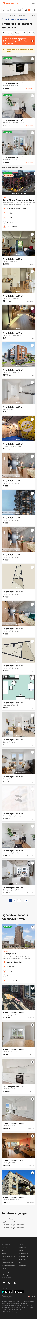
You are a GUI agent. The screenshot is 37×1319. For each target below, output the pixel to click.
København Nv (20, 33)
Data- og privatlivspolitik (9, 1256)
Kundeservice (22, 1259)
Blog (3, 1250)
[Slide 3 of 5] (18, 78)
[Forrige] (5, 900)
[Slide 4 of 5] (19, 78)
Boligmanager (6, 1272)
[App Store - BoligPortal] (19, 1291)
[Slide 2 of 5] (17, 78)
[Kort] (33, 10)
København (22, 15)
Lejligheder (11, 15)
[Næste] (31, 900)
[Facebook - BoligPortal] (4, 1282)
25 (26, 901)
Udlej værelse (22, 1247)
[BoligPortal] (10, 3)
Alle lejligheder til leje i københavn (16, 19)
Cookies (4, 1259)
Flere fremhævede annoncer (12, 168)
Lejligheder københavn (10, 1222)
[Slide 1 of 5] (16, 78)
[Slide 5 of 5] (20, 78)
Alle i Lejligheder (7, 1219)
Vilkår (20, 1262)
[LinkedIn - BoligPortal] (9, 1282)
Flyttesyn (21, 1250)
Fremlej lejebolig (23, 1256)
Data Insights (6, 1275)
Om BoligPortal (6, 1247)
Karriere (4, 1268)
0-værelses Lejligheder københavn (14, 1225)
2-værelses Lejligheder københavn (14, 1228)
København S (7, 33)
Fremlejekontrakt (23, 1253)
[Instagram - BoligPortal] (15, 1282)
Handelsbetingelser (7, 1262)
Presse (4, 1253)
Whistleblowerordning (8, 1265)
